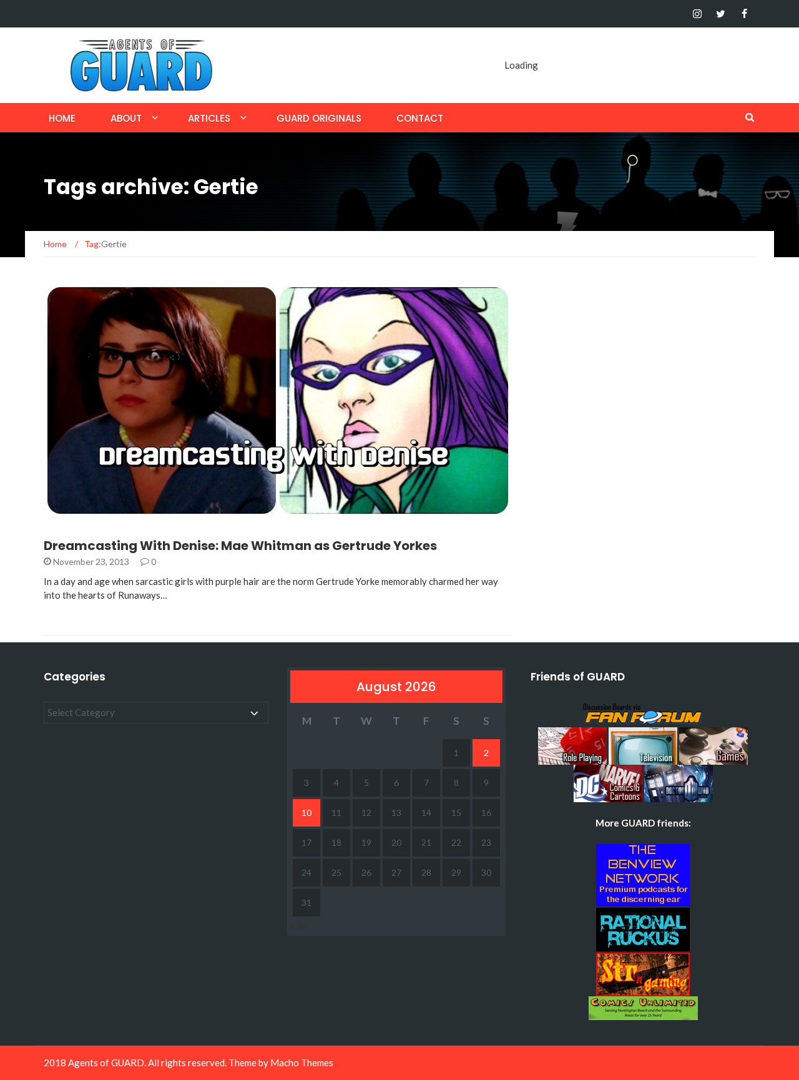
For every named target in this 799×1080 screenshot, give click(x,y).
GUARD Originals (319, 118)
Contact (419, 118)
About (126, 118)
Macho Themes (301, 1062)
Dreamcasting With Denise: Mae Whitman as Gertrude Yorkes (240, 545)
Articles (209, 118)
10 (306, 812)
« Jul (299, 925)
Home (62, 118)
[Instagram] (697, 13)
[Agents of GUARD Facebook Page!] (744, 13)
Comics (78, 510)
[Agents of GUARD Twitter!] (721, 13)
